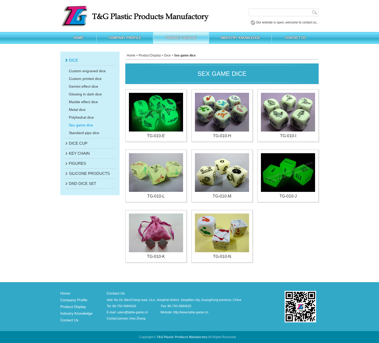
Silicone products (89, 173)
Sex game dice (81, 125)
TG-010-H (222, 136)
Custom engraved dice (87, 71)
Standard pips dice (84, 133)
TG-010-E (156, 136)
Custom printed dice (85, 79)
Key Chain (79, 153)
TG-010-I (288, 136)
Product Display (150, 55)
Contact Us (69, 320)
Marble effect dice (83, 102)
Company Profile (73, 300)
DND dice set (82, 183)
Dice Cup (78, 143)
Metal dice (77, 110)
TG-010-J (288, 196)
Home (131, 55)
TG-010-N (222, 256)
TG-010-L (156, 196)
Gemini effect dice (83, 86)
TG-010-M (222, 196)
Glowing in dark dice (85, 94)
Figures (77, 163)
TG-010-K (156, 256)
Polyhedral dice (81, 117)
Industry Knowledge (76, 313)
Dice (73, 60)
